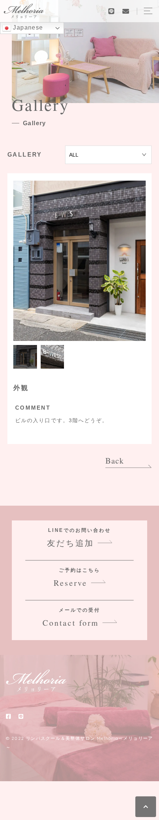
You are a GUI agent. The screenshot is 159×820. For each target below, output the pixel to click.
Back (114, 460)
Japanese (27, 27)
